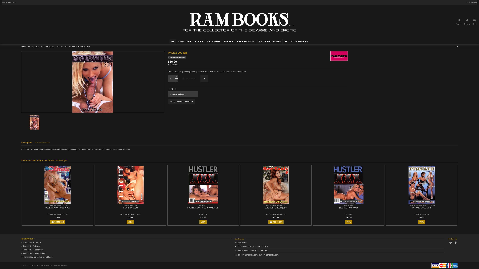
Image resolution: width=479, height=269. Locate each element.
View (130, 222)
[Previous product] (456, 46)
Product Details (42, 143)
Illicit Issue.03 (130, 208)
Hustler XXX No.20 (348, 208)
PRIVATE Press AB (422, 214)
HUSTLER (203, 214)
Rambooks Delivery (31, 246)
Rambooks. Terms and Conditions (38, 257)
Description (26, 143)
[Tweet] (172, 89)
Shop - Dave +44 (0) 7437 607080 (253, 251)
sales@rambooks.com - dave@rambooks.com (258, 255)
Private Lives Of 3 (421, 208)
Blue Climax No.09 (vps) (57, 208)
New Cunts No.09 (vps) (276, 208)
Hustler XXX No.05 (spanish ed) (203, 208)
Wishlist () (473, 2)
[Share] (169, 89)
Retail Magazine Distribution (130, 214)
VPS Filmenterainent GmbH (57, 214)
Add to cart (190, 78)
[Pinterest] (175, 89)
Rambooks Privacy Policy (34, 253)
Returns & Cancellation (33, 250)
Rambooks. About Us (32, 243)
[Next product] (457, 46)
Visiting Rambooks (8, 2)
